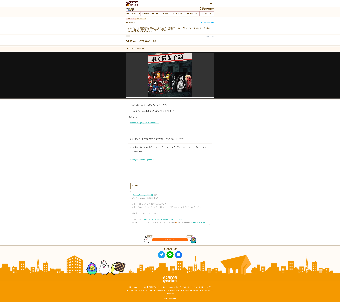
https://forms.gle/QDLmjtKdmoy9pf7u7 (144, 123)
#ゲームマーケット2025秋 (143, 195)
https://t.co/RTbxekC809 (150, 219)
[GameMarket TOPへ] (170, 279)
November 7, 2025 (198, 222)
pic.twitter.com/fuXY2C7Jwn (171, 219)
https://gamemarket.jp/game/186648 (144, 160)
